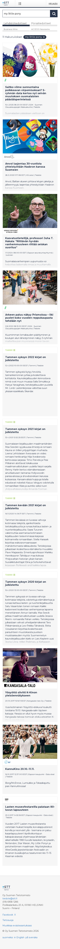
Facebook (7, 914)
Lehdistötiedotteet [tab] (15, 23)
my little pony (33, 36)
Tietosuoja (7, 920)
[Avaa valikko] (20, 3)
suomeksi (7, 937)
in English (19, 937)
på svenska (31, 937)
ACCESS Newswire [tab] (40, 29)
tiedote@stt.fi (9, 898)
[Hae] (54, 13)
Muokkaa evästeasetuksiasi (17, 925)
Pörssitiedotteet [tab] (41, 23)
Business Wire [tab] (11, 29)
